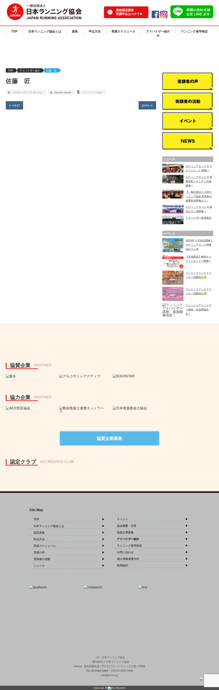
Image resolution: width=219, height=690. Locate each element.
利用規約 (122, 565)
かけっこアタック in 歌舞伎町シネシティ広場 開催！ (199, 181)
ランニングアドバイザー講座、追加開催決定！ (198, 309)
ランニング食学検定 (194, 31)
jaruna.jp (99, 687)
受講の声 (39, 552)
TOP (14, 31)
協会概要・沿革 (126, 526)
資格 (75, 31)
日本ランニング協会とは (44, 31)
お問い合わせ (125, 552)
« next (14, 105)
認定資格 (39, 532)
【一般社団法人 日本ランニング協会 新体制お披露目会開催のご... (199, 196)
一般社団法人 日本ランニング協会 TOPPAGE (44, 11)
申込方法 (95, 31)
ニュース (39, 565)
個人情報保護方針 (128, 559)
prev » (147, 105)
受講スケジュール (123, 31)
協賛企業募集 (125, 532)
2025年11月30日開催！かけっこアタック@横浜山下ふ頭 (199, 244)
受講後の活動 (42, 559)
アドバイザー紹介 (158, 31)
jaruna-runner (63, 92)
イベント (122, 519)
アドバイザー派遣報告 (198, 217)
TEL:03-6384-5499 (97, 670)
